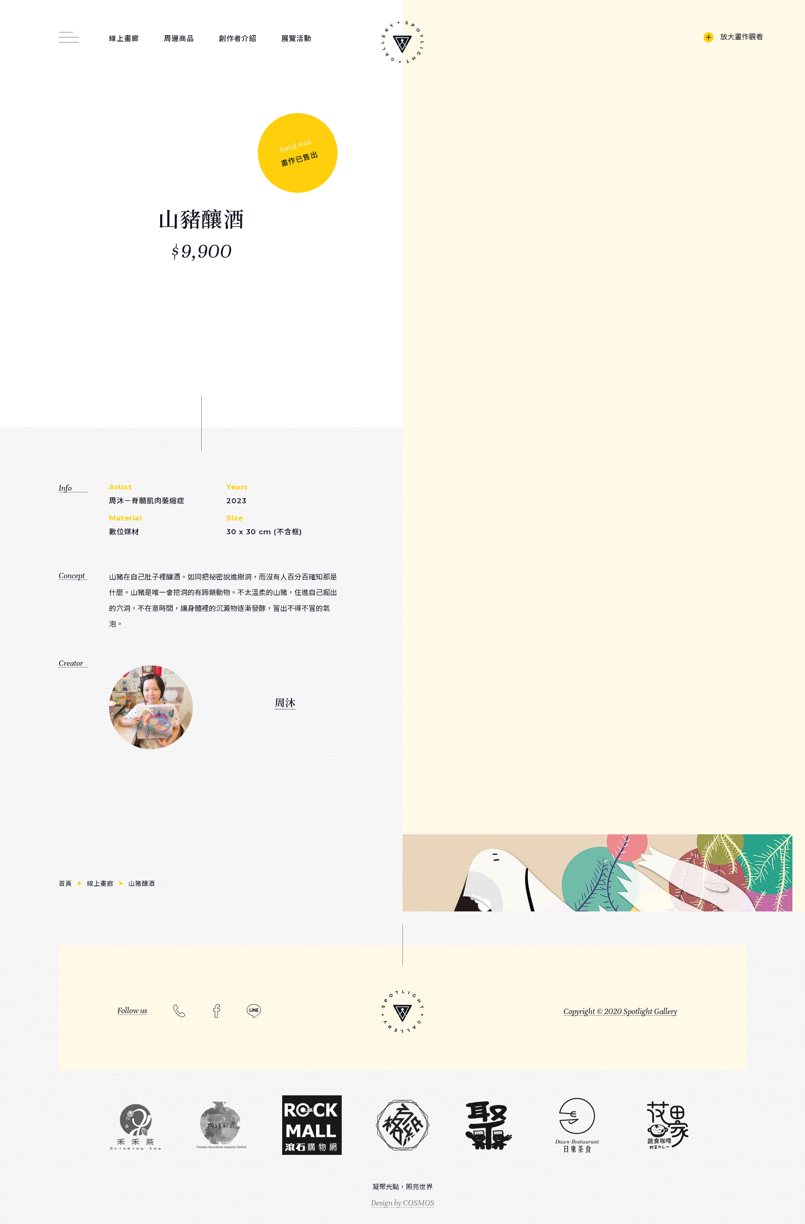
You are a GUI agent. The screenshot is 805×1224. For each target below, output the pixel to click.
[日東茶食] (577, 1125)
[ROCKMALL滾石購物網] (312, 1125)
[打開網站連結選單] (69, 33)
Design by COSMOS (402, 1203)
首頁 (67, 884)
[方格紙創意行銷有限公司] (402, 1126)
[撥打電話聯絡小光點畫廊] (179, 1010)
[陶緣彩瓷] (221, 1126)
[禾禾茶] (135, 1125)
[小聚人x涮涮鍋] (488, 1125)
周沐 (285, 702)
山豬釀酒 (142, 884)
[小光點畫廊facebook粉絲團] (216, 1011)
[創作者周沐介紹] (151, 707)
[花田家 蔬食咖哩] (667, 1126)
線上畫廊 (101, 884)
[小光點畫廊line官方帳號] (254, 1011)
